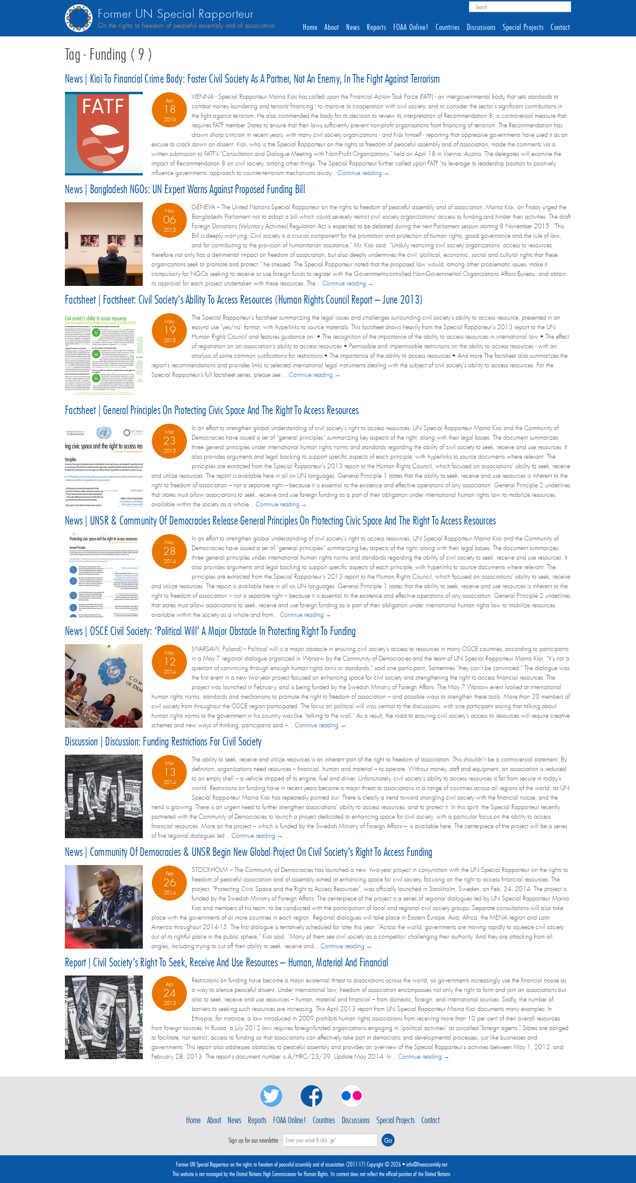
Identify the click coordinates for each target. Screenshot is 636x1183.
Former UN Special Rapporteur (176, 14)
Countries (448, 27)
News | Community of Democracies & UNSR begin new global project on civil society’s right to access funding (249, 852)
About (331, 27)
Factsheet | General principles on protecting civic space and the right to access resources (212, 410)
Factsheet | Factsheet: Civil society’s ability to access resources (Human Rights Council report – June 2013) (244, 299)
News (353, 27)
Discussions (481, 27)
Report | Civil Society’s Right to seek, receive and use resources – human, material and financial (226, 962)
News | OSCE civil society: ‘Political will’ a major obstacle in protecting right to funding (210, 631)
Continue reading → (363, 173)
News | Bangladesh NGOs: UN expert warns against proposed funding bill (185, 189)
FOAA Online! (411, 27)
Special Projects (523, 27)
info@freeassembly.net (426, 1164)
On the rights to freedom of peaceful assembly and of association (186, 25)
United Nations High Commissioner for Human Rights (282, 1173)
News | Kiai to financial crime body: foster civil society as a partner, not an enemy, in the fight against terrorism (252, 78)
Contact (560, 27)
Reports (376, 27)
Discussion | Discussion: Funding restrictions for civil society (163, 741)
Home (310, 27)
